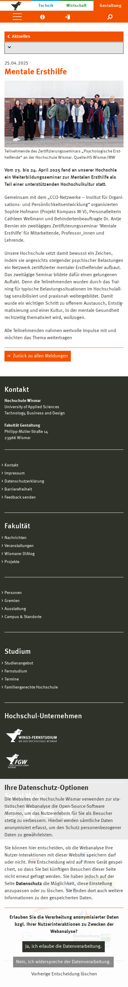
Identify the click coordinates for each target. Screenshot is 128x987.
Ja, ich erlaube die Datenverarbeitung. (63, 946)
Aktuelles (21, 36)
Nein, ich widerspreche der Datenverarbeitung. (63, 962)
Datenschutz (29, 883)
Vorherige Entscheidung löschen (64, 974)
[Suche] (110, 17)
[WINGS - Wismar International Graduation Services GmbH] (37, 736)
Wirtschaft (76, 6)
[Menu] (17, 16)
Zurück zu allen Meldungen (40, 356)
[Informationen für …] (42, 17)
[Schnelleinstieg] (67, 17)
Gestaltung (110, 6)
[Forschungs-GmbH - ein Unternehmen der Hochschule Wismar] (31, 761)
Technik (45, 6)
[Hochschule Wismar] (16, 5)
